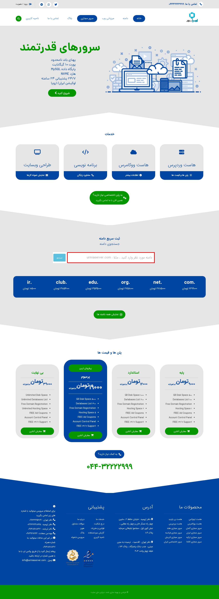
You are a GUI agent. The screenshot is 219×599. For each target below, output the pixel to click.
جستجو (59, 257)
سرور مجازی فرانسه (173, 533)
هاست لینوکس (195, 519)
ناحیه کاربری (99, 537)
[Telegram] (41, 4)
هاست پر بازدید (175, 519)
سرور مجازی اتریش (173, 537)
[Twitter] (55, 4)
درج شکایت (99, 524)
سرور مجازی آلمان (194, 528)
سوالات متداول (78, 524)
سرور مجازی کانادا (194, 541)
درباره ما (80, 519)
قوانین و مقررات (97, 528)
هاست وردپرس (175, 524)
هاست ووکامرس (195, 524)
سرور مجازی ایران (194, 533)
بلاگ (82, 533)
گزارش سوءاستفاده (96, 533)
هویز (82, 528)
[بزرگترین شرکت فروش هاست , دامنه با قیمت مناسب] (192, 17)
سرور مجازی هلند (174, 528)
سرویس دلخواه (77, 537)
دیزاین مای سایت (98, 592)
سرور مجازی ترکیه (194, 537)
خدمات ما (100, 519)
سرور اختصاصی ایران (173, 541)
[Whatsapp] (48, 4)
